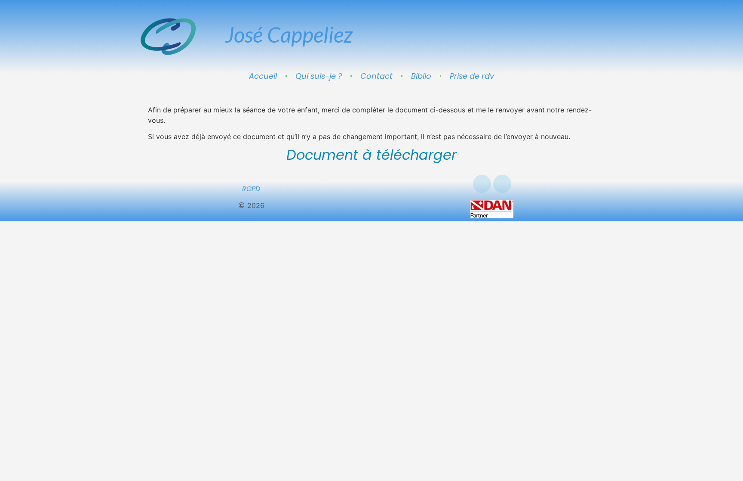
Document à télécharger (371, 154)
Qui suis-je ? (318, 76)
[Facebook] (482, 184)
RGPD (251, 189)
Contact (376, 76)
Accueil (263, 76)
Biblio (421, 76)
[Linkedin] (502, 184)
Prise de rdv (472, 76)
